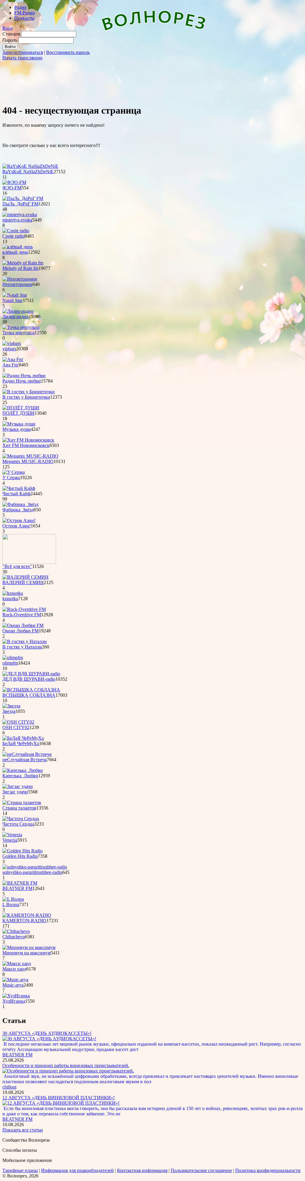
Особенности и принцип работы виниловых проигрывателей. (65, 1065)
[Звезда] (11, 705)
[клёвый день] (17, 246)
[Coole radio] (15, 230)
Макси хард (14, 968)
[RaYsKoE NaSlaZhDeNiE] (30, 166)
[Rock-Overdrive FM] (24, 609)
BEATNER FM (17, 888)
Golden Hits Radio (20, 856)
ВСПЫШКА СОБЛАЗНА (28, 695)
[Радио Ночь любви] (24, 375)
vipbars (9, 348)
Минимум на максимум (26, 952)
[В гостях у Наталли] (24, 641)
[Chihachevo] (16, 931)
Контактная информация (142, 1170)
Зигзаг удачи (15, 791)
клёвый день (15, 252)
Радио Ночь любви (21, 380)
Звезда (8, 711)
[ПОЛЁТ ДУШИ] (20, 407)
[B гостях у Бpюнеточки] (28, 391)
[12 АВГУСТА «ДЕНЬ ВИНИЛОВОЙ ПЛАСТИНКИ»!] (60, 1103)
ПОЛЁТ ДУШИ (18, 413)
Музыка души (16, 429)
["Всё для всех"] (29, 562)
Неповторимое (17, 284)
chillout (9, 1086)
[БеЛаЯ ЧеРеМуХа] (23, 738)
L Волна (10, 904)
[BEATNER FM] (19, 883)
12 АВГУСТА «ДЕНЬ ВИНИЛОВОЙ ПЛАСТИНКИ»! (58, 1097)
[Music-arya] (15, 979)
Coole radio (13, 236)
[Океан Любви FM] (22, 625)
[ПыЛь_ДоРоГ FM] (22, 198)
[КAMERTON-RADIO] (26, 915)
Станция (11, 33)
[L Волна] (13, 899)
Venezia (9, 840)
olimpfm (10, 662)
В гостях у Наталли (22, 646)
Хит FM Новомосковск (25, 445)
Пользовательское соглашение (201, 1170)
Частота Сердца (18, 823)
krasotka (10, 598)
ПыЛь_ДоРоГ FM (20, 203)
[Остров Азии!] (18, 520)
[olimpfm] (12, 657)
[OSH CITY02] (18, 722)
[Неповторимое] (19, 278)
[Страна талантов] (21, 802)
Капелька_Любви (20, 775)
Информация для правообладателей (77, 1170)
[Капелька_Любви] (22, 770)
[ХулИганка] (16, 995)
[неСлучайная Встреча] (27, 754)
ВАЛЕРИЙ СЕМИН (23, 582)
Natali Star (12, 300)
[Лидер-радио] (17, 311)
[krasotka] (12, 593)
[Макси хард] (16, 963)
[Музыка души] (18, 423)
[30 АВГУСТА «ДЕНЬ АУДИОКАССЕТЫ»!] (49, 1038)
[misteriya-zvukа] (19, 214)
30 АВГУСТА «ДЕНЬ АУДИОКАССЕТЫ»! (46, 1033)
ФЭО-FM (11, 187)
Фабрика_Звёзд (18, 509)
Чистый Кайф (16, 493)
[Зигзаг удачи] (17, 786)
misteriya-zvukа (17, 219)
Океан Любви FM (20, 630)
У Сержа (11, 477)
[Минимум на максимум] (28, 947)
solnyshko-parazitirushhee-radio (32, 872)
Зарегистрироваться (22, 52)
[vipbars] (11, 343)
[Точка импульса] (20, 327)
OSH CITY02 (15, 727)
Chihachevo (13, 936)
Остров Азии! (16, 525)
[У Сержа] (13, 472)
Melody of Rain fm (20, 268)
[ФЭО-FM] (14, 182)
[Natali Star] (14, 295)
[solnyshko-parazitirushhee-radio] (34, 866)
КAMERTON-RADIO (24, 920)
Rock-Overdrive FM (21, 614)
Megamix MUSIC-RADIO (28, 461)
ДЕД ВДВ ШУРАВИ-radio (28, 679)
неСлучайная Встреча (24, 759)
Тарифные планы (20, 1170)
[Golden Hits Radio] (22, 850)
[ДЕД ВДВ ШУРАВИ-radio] (31, 673)
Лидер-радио (15, 316)
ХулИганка (13, 1001)
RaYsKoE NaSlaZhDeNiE (28, 171)
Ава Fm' (10, 364)
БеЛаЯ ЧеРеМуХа (20, 743)
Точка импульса (18, 332)
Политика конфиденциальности (268, 1170)
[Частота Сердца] (20, 818)
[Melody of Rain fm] (22, 262)
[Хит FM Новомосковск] (28, 439)
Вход (7, 28)
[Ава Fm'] (13, 359)
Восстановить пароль (68, 52)
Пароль (9, 40)
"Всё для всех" (17, 566)
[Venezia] (12, 834)
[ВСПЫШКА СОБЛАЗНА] (31, 689)
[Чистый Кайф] (18, 488)
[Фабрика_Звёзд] (20, 504)
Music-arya (13, 984)
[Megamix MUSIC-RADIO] (30, 456)
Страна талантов (19, 807)
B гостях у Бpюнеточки (26, 397)
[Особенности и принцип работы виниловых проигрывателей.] (68, 1070)
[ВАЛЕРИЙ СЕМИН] (25, 577)
